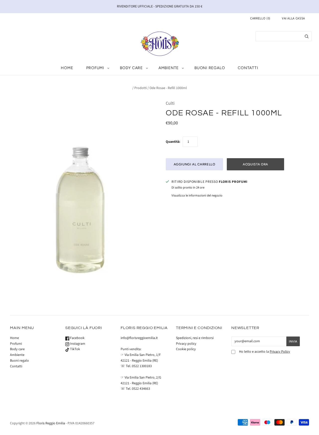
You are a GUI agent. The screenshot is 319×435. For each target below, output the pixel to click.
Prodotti (140, 88)
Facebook (76, 338)
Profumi (95, 67)
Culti (170, 103)
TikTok (74, 349)
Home (67, 67)
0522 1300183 (142, 366)
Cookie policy (186, 349)
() (260, 18)
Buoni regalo (209, 67)
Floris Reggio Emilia (50, 423)
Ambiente (169, 67)
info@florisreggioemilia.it (139, 338)
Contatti (248, 67)
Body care (131, 67)
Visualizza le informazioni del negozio (196, 195)
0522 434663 (141, 388)
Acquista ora (255, 164)
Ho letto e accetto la (264, 351)
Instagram (77, 343)
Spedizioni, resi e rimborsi (195, 338)
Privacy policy (186, 343)
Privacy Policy (280, 351)
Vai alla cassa (293, 18)
